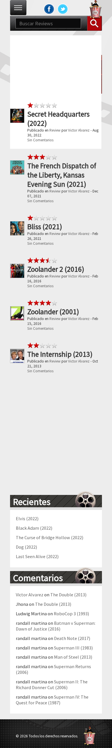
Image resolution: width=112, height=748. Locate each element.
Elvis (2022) (27, 518)
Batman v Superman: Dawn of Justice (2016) (55, 626)
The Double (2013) (68, 594)
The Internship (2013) (59, 354)
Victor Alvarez (79, 130)
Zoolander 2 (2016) (55, 269)
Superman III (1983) (73, 648)
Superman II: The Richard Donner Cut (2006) (52, 684)
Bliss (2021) (44, 226)
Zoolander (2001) (53, 311)
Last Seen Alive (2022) (37, 556)
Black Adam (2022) (34, 528)
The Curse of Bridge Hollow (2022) (49, 537)
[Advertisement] (56, 91)
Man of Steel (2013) (73, 657)
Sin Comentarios (40, 140)
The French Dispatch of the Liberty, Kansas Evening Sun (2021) (61, 175)
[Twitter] (62, 8)
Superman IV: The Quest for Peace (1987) (52, 699)
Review (55, 130)
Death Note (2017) (72, 638)
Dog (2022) (26, 547)
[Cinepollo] (95, 10)
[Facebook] (49, 8)
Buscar (94, 23)
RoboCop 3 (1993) (71, 613)
